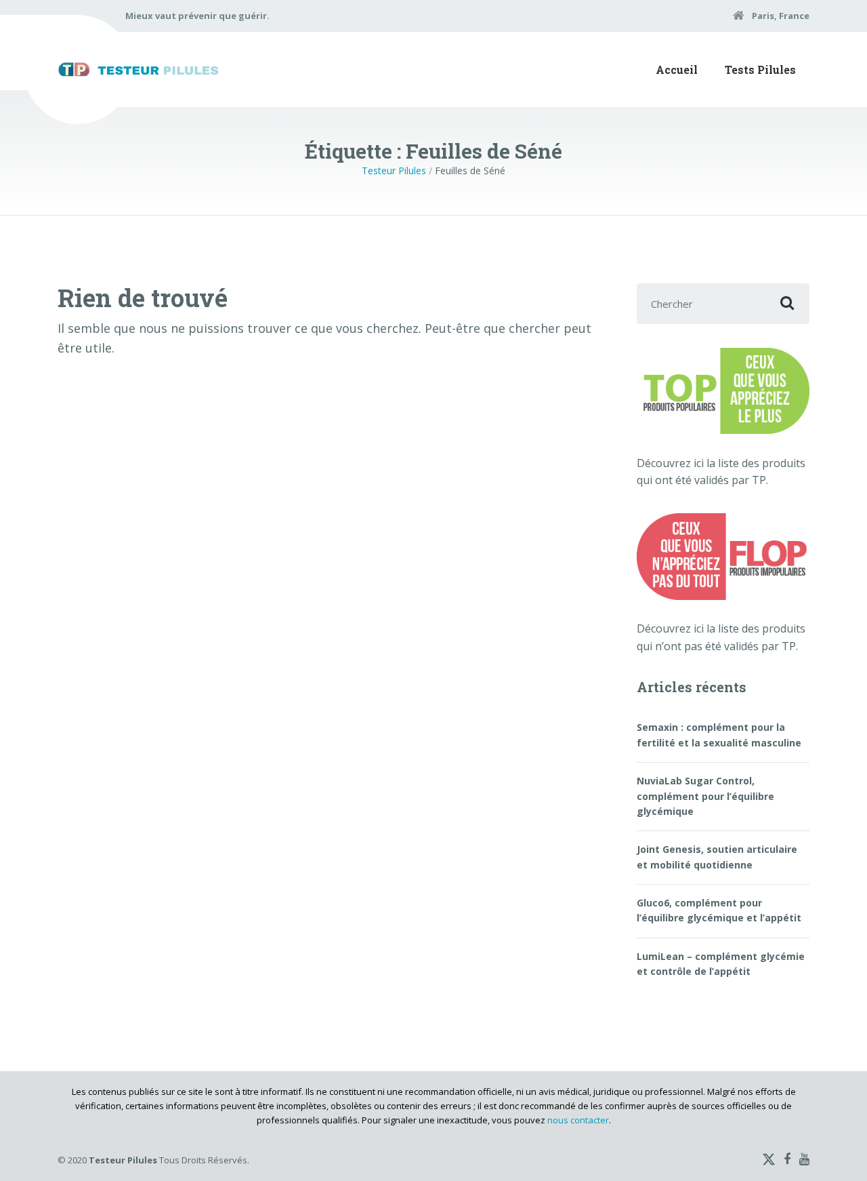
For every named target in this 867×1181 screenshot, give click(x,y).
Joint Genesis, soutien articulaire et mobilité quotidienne (717, 856)
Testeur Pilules (394, 170)
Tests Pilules (760, 69)
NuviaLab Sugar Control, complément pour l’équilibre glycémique (705, 796)
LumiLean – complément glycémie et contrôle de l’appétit (721, 964)
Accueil (677, 69)
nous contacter (578, 1120)
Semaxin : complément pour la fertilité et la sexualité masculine (719, 734)
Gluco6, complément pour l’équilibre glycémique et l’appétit (719, 910)
